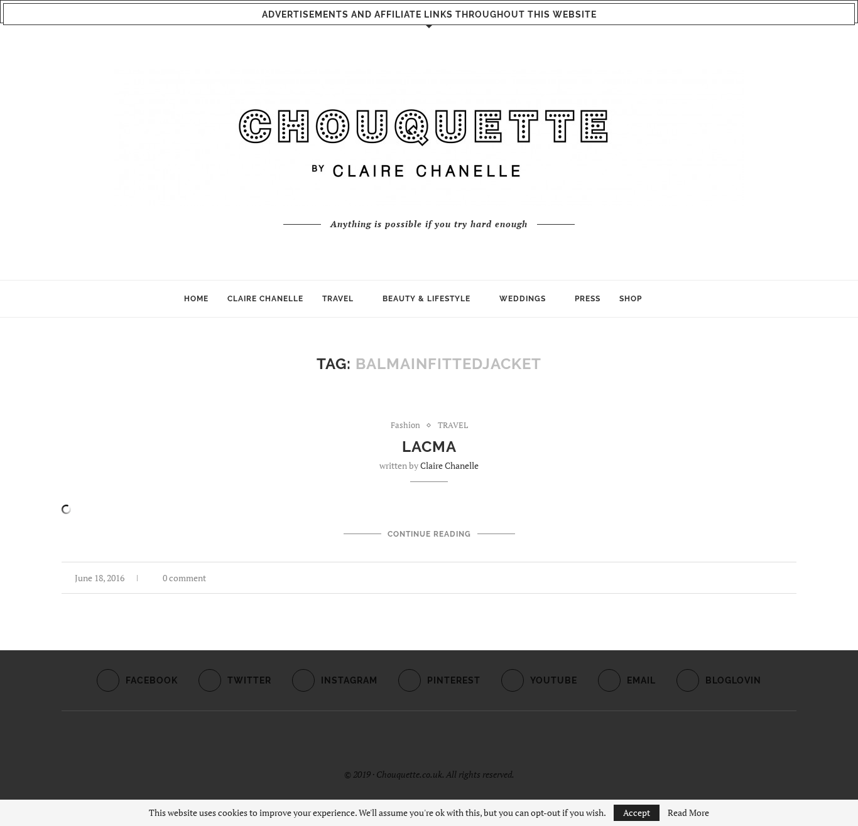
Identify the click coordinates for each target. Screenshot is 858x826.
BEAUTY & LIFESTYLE (426, 298)
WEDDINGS (522, 298)
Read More (688, 812)
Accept (636, 812)
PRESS (587, 298)
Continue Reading (429, 534)
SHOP (630, 298)
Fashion (405, 426)
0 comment (184, 578)
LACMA (429, 446)
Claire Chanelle (449, 465)
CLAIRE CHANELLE (265, 298)
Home (196, 298)
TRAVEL (338, 298)
